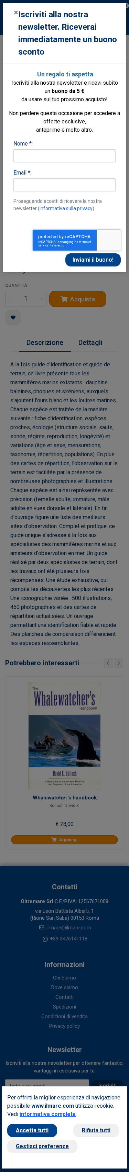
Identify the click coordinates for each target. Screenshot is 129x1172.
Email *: (22, 172)
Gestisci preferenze (42, 1146)
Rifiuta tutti (96, 1130)
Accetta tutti (32, 1130)
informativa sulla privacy (66, 208)
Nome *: (23, 143)
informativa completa (48, 1114)
